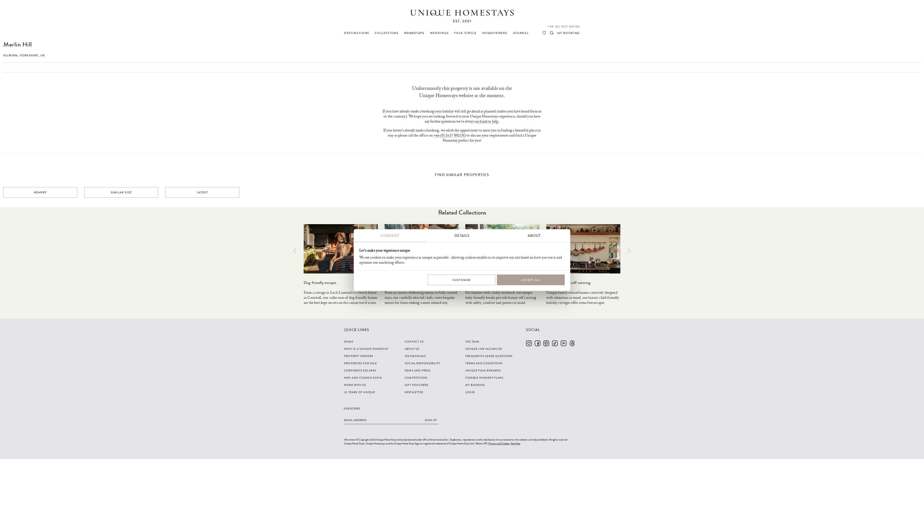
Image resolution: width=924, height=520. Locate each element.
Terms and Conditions (484, 363)
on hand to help (486, 121)
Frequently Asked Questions (489, 356)
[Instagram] (529, 343)
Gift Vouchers (417, 385)
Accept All (530, 280)
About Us (412, 349)
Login (470, 392)
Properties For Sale (360, 363)
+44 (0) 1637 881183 (563, 26)
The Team (472, 342)
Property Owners (358, 356)
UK (42, 55)
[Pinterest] (546, 343)
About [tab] (534, 235)
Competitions (416, 378)
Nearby (40, 192)
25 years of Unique (359, 392)
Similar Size (121, 192)
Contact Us (414, 342)
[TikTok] (555, 343)
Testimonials (415, 356)
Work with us (355, 385)
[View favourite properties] (544, 33)
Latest (202, 192)
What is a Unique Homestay (366, 349)
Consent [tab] (390, 235)
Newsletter (414, 392)
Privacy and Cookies (498, 443)
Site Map (515, 443)
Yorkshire (29, 55)
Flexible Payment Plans (484, 378)
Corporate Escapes (360, 370)
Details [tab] (462, 235)
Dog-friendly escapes (320, 282)
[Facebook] (537, 343)
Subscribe (352, 408)
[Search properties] (552, 33)
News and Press (418, 370)
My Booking (475, 385)
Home (348, 342)
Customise (461, 280)
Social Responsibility (422, 363)
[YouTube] (563, 343)
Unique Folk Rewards (483, 370)
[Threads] (572, 343)
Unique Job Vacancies (483, 349)
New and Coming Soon (363, 378)
